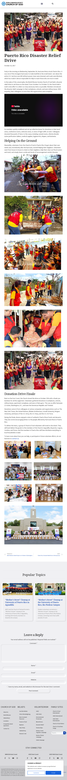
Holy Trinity (22, 727)
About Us (5, 712)
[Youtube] (13, 758)
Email (33, 672)
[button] (41, 3)
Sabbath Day (22, 730)
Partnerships (39, 727)
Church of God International (56, 712)
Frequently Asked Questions (8, 724)
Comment (33, 643)
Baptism (21, 725)
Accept (53, 773)
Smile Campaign (40, 740)
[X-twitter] (9, 758)
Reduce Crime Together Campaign (41, 731)
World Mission (7, 715)
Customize (36, 773)
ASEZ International (57, 716)
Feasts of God (23, 722)
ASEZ (37, 711)
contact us (15, 439)
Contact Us (6, 728)
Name (33, 665)
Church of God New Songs (58, 727)
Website (33, 679)
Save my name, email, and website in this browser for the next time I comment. (34, 687)
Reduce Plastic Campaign (40, 736)
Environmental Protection (40, 718)
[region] (44, 768)
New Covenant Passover (23, 718)
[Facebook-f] (5, 758)
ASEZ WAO (39, 714)
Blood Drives (39, 722)
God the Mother (23, 711)
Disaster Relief (40, 725)
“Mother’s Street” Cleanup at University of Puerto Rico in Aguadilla (17, 602)
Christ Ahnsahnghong (24, 714)
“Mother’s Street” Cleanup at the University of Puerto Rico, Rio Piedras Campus (50, 602)
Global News (6, 718)
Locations (6, 721)
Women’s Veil (22, 733)
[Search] (64, 732)
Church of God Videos (58, 723)
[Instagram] (17, 758)
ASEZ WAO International (56, 719)
